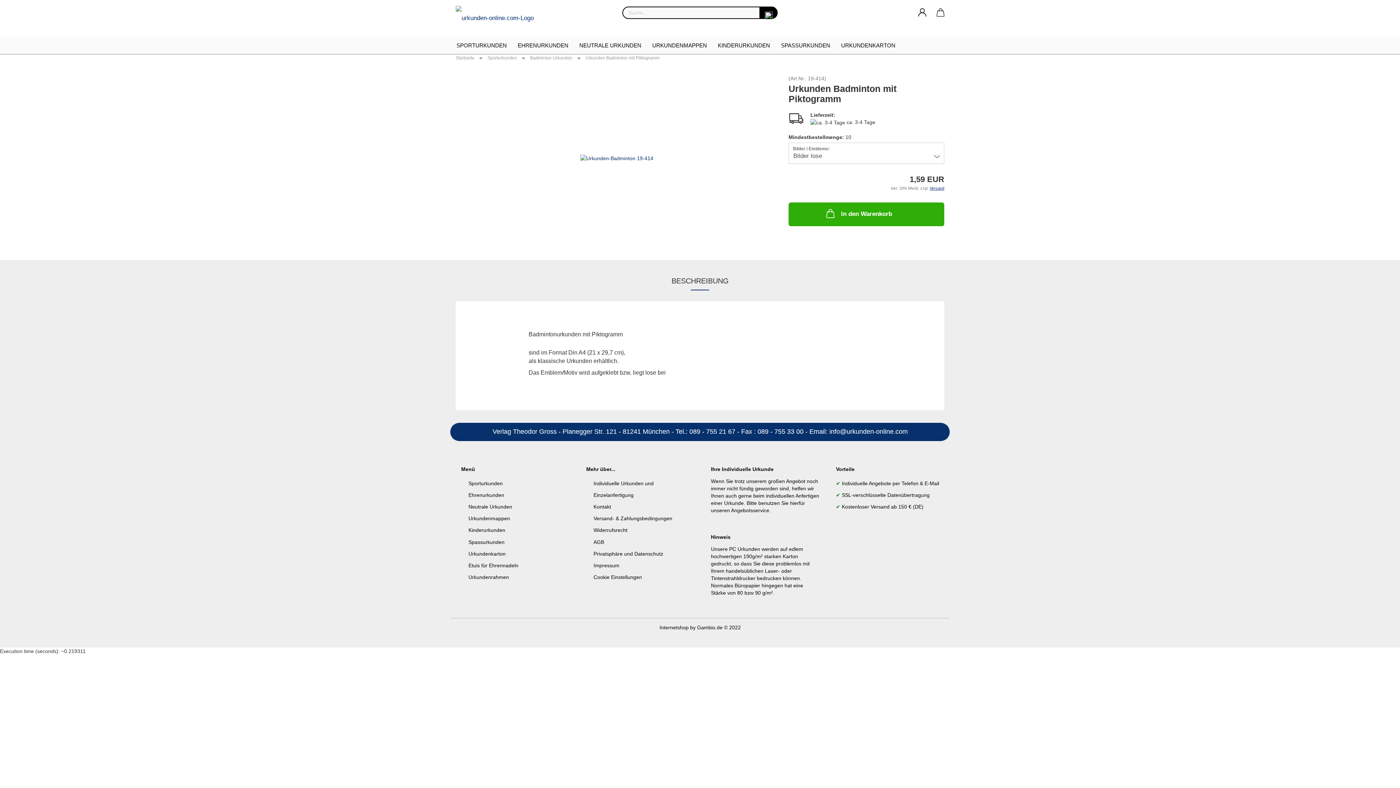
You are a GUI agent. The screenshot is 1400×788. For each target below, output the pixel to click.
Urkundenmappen (679, 45)
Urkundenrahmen (488, 577)
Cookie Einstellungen (618, 577)
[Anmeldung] (922, 13)
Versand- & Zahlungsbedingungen (633, 518)
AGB (599, 542)
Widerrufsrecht (610, 530)
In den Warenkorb (866, 213)
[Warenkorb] (941, 13)
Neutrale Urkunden (610, 45)
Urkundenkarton (868, 45)
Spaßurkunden (805, 45)
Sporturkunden (481, 45)
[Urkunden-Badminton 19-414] (616, 158)
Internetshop (674, 627)
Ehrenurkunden (543, 45)
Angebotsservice (750, 510)
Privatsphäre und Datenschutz (628, 554)
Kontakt (602, 507)
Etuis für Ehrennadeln (493, 565)
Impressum (606, 565)
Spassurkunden (486, 542)
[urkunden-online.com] (497, 18)
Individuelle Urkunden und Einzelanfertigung (624, 489)
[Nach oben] (1380, 777)
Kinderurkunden (744, 45)
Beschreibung (700, 281)
